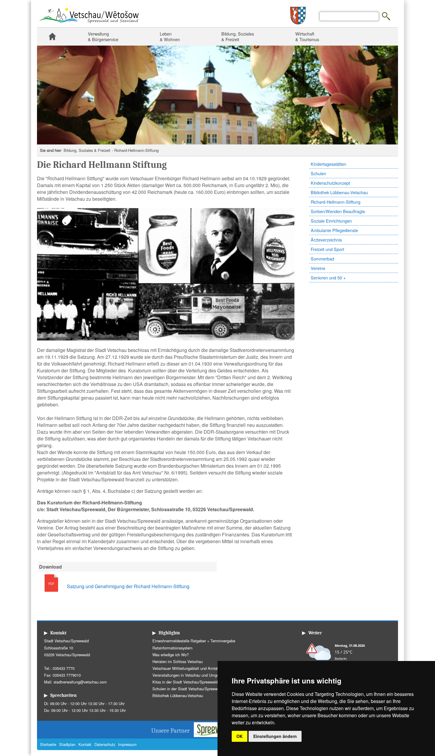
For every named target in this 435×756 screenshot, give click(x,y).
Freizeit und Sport (327, 249)
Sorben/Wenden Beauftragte (338, 211)
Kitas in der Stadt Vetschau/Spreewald (185, 682)
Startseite (52, 37)
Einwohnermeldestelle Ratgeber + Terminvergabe (193, 641)
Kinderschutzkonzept (330, 183)
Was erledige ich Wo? (170, 654)
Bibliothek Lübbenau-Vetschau (339, 192)
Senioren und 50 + (328, 277)
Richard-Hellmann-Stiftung (136, 150)
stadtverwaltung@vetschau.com (80, 682)
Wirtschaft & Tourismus (307, 36)
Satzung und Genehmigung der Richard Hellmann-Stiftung (128, 586)
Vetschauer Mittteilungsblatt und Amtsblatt (188, 668)
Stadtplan (67, 744)
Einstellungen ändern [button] (275, 736)
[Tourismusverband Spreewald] (216, 735)
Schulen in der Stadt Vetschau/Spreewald (187, 688)
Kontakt (84, 744)
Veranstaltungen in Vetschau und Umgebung (189, 675)
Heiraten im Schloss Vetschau (177, 661)
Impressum (127, 744)
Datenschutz (104, 744)
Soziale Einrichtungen (331, 221)
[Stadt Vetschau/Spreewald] (89, 23)
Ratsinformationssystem (172, 648)
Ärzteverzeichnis (326, 240)
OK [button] (239, 736)
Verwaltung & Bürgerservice (103, 36)
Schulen (318, 173)
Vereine (318, 268)
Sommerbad (322, 258)
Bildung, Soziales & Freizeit (237, 36)
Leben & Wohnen (170, 36)
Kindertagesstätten (328, 164)
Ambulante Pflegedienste (334, 230)
